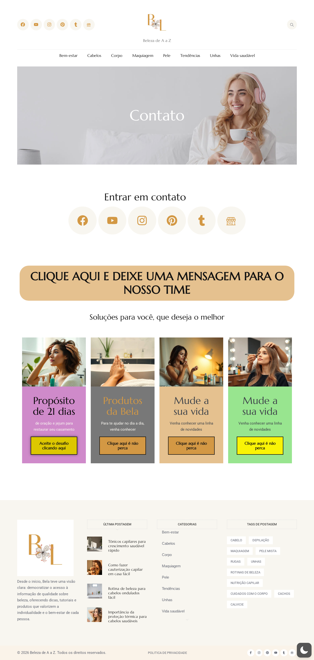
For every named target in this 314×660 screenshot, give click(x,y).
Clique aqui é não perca (122, 445)
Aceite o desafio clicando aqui (54, 445)
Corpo (116, 55)
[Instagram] (49, 24)
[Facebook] (23, 24)
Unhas (215, 55)
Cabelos (94, 55)
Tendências (190, 55)
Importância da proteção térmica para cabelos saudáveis (127, 616)
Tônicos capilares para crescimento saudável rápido (127, 546)
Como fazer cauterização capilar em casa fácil (125, 569)
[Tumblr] (75, 24)
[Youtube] (36, 24)
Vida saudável (242, 55)
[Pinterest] (62, 24)
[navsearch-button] (292, 24)
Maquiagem (142, 55)
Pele (166, 55)
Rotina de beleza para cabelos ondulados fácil (126, 593)
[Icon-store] (89, 24)
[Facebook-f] (250, 652)
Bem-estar (68, 55)
